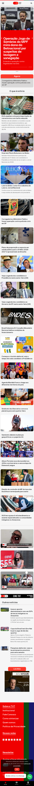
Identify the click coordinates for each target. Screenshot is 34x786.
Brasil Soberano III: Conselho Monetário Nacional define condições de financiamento (17, 330)
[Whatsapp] (6, 740)
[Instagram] (9, 740)
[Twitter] (12, 740)
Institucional (9, 711)
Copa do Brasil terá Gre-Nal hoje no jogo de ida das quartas (21, 631)
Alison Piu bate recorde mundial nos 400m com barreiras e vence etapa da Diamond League (16, 463)
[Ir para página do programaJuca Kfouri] (17, 691)
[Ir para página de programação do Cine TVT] (17, 597)
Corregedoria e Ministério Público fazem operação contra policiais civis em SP (16, 221)
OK (17, 769)
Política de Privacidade (14, 727)
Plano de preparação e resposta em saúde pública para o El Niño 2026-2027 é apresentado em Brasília (15, 250)
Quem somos (9, 723)
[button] (3, 3)
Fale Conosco (9, 715)
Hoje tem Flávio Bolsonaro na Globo (15, 153)
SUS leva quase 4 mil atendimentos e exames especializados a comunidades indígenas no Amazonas (17, 518)
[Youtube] (3, 740)
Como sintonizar (11, 719)
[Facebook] (14, 740)
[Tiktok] (17, 740)
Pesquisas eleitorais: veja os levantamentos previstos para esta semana (21, 650)
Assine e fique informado (15, 759)
